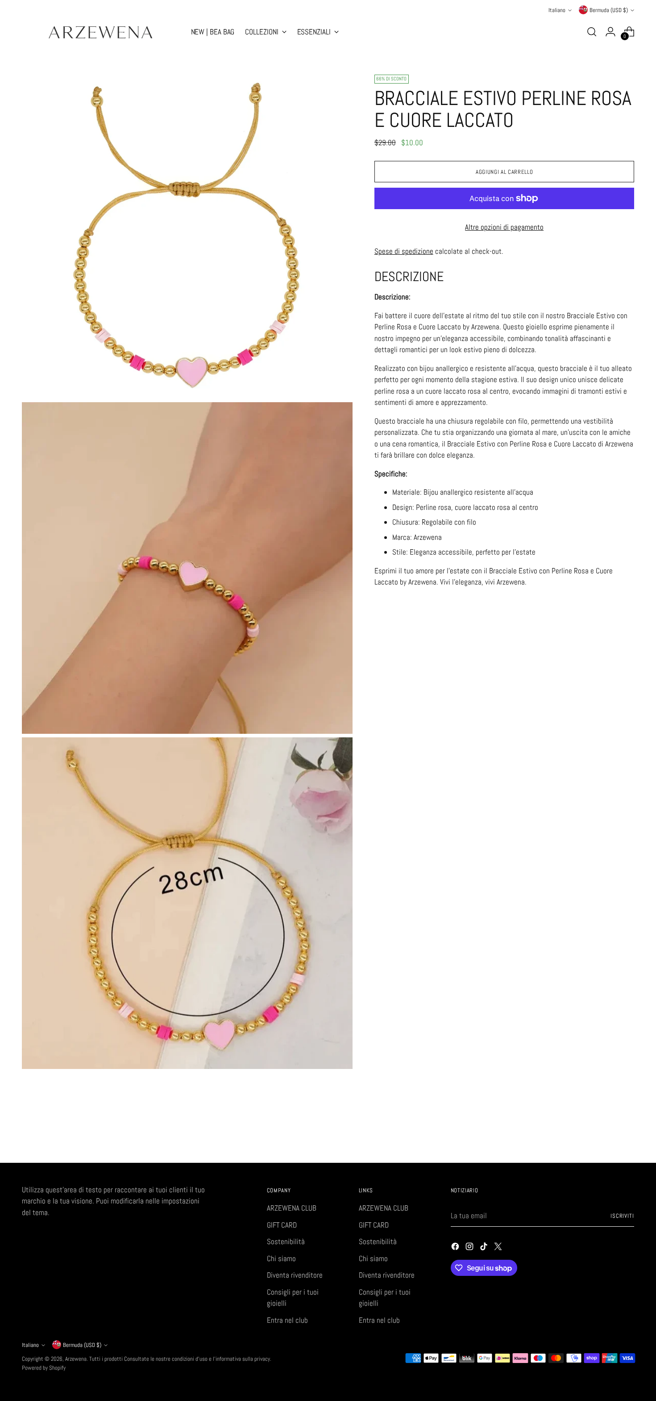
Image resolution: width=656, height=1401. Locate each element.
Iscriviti (622, 1216)
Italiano (556, 10)
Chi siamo (281, 1258)
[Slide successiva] (627, 1132)
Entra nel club (287, 1320)
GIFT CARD (282, 1225)
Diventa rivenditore (295, 1275)
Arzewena (76, 1359)
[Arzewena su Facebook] (456, 1248)
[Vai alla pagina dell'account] (610, 32)
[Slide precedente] (606, 1132)
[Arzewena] (100, 32)
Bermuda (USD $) (609, 10)
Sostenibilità (286, 1241)
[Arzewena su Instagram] (470, 1248)
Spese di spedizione (403, 251)
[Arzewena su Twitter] (499, 1248)
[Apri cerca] (592, 32)
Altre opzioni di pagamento (504, 227)
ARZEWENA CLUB (291, 1208)
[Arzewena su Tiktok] (484, 1248)
